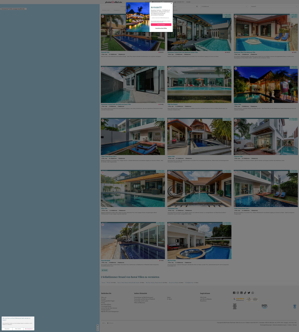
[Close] (171, 3)
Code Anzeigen (161, 24)
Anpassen (7, 329)
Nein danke (18, 329)
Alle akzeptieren (29, 329)
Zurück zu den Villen (161, 28)
